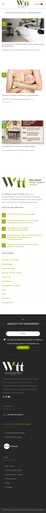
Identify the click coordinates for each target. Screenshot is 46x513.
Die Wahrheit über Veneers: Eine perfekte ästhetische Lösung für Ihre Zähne (22, 221)
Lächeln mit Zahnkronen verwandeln (21, 214)
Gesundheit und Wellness (11, 285)
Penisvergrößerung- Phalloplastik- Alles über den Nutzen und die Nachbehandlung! (22, 45)
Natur (4, 294)
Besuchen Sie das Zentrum (12, 273)
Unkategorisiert (7, 302)
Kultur (4, 290)
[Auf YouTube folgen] (9, 397)
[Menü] (3, 4)
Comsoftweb (39, 510)
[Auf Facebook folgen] (4, 397)
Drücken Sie (6, 277)
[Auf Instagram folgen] (6, 397)
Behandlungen (7, 264)
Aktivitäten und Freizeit (10, 260)
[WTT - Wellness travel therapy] (23, 4)
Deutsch (37, 4)
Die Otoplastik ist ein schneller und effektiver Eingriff (18, 146)
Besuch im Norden (9, 268)
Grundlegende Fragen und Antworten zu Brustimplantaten (20, 95)
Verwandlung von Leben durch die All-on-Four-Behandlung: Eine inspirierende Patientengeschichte (24, 237)
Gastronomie (6, 281)
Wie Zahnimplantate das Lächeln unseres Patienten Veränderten (22, 245)
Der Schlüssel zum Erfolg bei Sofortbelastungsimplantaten (18, 229)
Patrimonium (6, 298)
